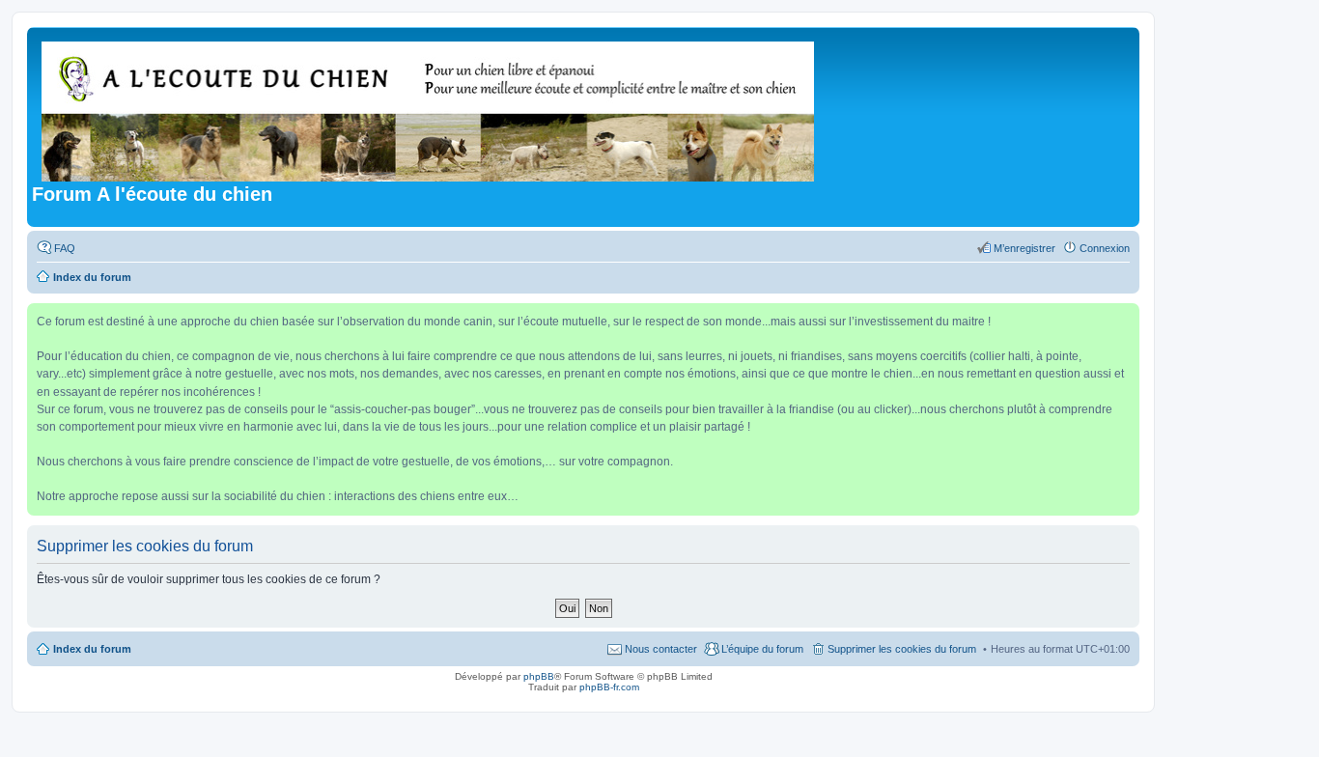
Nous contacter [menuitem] (661, 649)
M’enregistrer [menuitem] (1024, 248)
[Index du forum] (429, 107)
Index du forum (92, 649)
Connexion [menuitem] (1105, 248)
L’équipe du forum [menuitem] (762, 649)
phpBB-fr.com (609, 687)
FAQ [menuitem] (64, 248)
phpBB (538, 676)
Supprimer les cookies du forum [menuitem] (902, 649)
